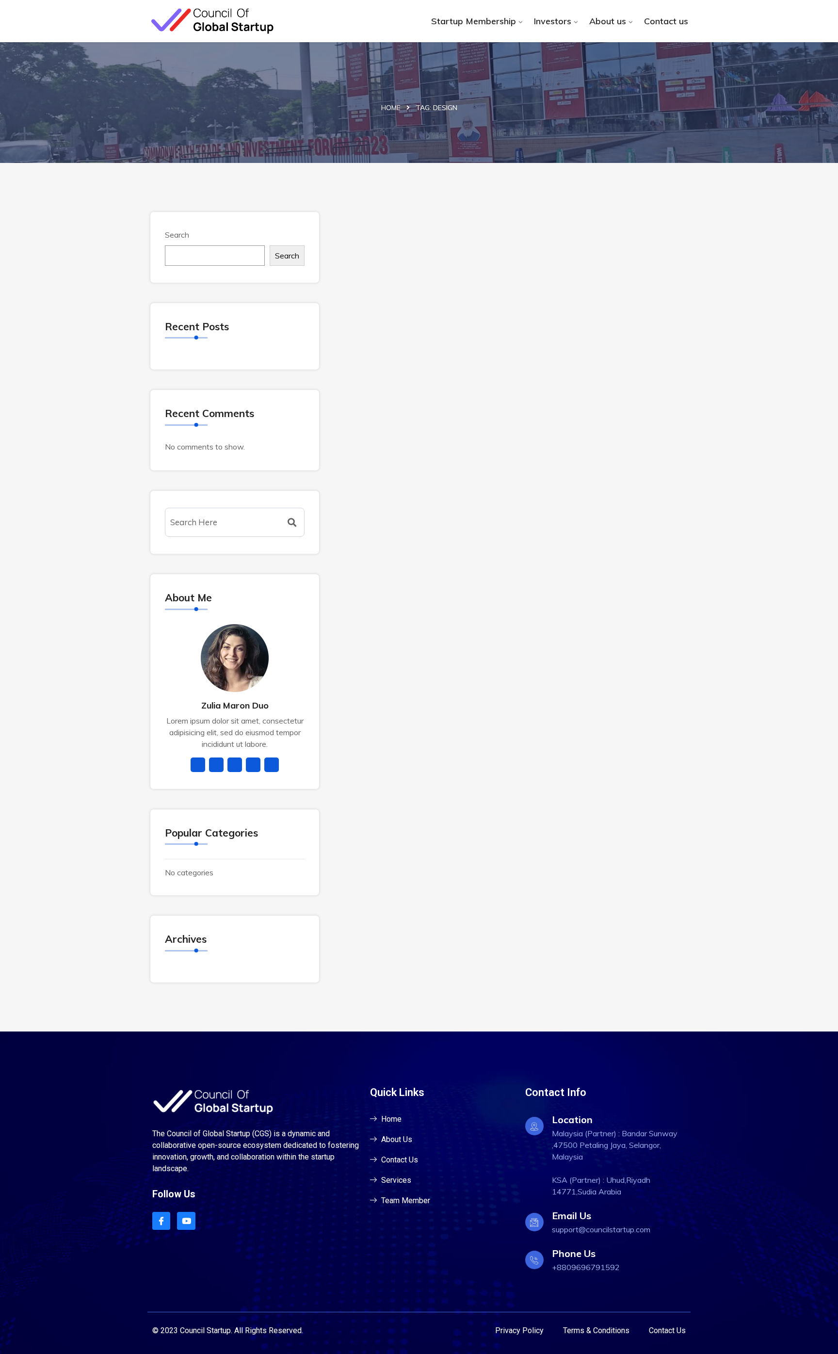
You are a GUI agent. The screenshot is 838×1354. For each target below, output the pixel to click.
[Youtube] (186, 1221)
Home (391, 107)
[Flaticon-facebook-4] (161, 1221)
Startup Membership (473, 21)
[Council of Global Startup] (212, 21)
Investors (552, 21)
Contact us (666, 21)
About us (607, 21)
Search (177, 235)
